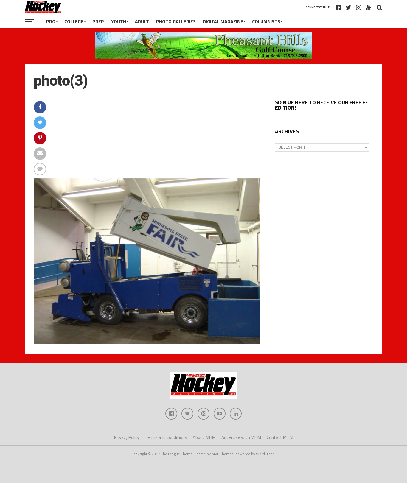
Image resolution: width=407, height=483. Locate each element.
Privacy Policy (126, 437)
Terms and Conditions (166, 437)
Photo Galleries (176, 21)
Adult (142, 21)
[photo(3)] (147, 342)
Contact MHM (280, 437)
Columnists (266, 21)
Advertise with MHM (241, 437)
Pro (50, 21)
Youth (118, 21)
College (73, 21)
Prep (98, 21)
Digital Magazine (223, 21)
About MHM (204, 437)
